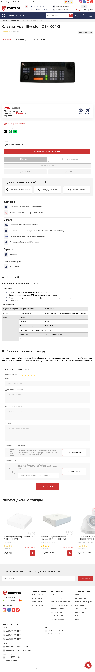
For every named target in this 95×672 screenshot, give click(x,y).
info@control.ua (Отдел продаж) (17, 646)
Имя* (7, 379)
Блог (2, 2)
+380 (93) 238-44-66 (13, 635)
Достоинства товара (14, 390)
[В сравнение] (34, 533)
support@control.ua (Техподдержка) (18, 650)
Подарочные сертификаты (84, 601)
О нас (20, 2)
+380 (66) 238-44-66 (13, 639)
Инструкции (51, 2)
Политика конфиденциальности (62, 605)
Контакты (27, 2)
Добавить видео (74, 471)
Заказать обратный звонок (38, 9)
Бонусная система (57, 619)
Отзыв (8, 423)
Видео (8, 2)
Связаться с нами (57, 615)
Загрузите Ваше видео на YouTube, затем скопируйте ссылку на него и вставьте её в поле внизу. (37, 467)
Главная (4, 20)
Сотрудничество (38, 2)
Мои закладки (37, 601)
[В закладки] (30, 533)
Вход (78, 10)
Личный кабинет (37, 595)
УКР (90, 6)
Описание (6, 40)
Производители (80, 598)
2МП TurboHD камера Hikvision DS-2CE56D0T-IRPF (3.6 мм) (56, 538)
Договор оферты (56, 612)
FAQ (14, 2)
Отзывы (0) (21, 40)
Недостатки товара (13, 406)
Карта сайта (79, 605)
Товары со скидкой (82, 608)
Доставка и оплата (57, 608)
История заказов (37, 598)
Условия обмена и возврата (60, 601)
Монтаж (60, 2)
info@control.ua (62, 10)
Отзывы (78, 595)
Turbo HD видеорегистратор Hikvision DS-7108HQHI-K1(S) (16, 538)
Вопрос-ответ (39, 40)
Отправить (47, 487)
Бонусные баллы (37, 605)
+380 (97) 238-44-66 (13, 631)
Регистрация (88, 10)
